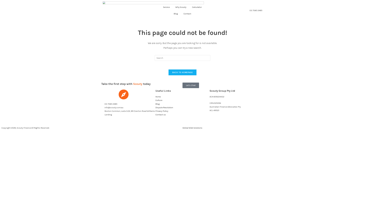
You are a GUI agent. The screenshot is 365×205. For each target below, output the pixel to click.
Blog (176, 14)
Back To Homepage (182, 72)
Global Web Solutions (192, 128)
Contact (187, 14)
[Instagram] (228, 121)
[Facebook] (213, 121)
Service (166, 7)
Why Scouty (180, 7)
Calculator (197, 7)
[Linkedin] (220, 121)
